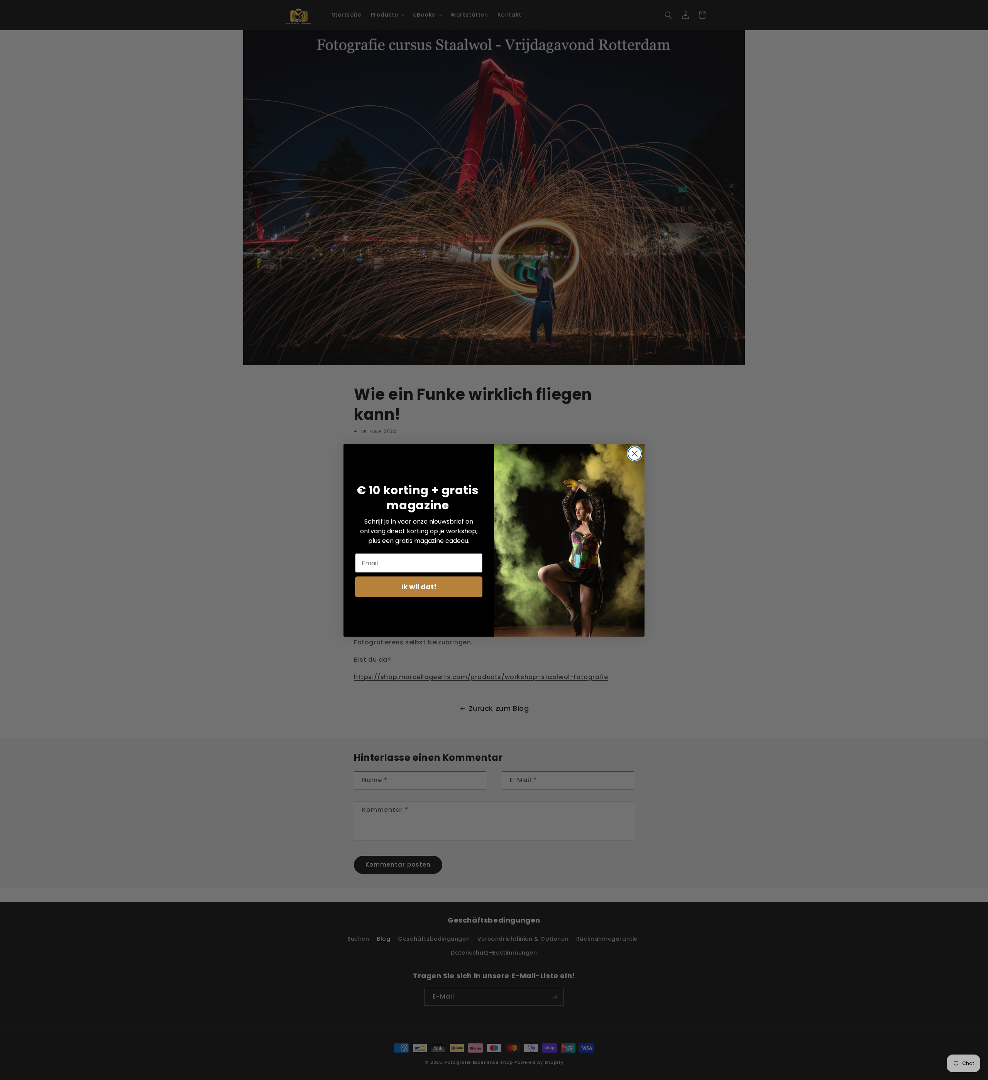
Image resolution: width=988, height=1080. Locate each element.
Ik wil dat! (418, 587)
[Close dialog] (634, 453)
